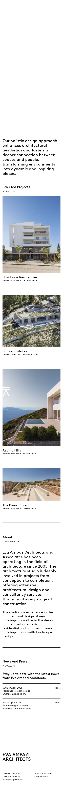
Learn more (9, 542)
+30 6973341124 (11, 773)
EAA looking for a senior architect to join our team (17, 707)
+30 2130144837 (11, 776)
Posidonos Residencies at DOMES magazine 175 (16, 692)
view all (7, 191)
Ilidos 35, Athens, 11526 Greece (43, 775)
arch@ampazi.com (13, 779)
